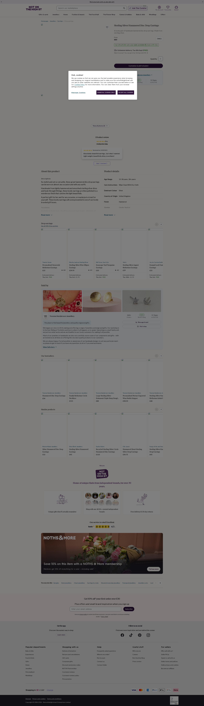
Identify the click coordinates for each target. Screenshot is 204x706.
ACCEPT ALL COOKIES (126, 92)
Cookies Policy (79, 84)
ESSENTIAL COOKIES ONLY (106, 92)
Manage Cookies (78, 92)
